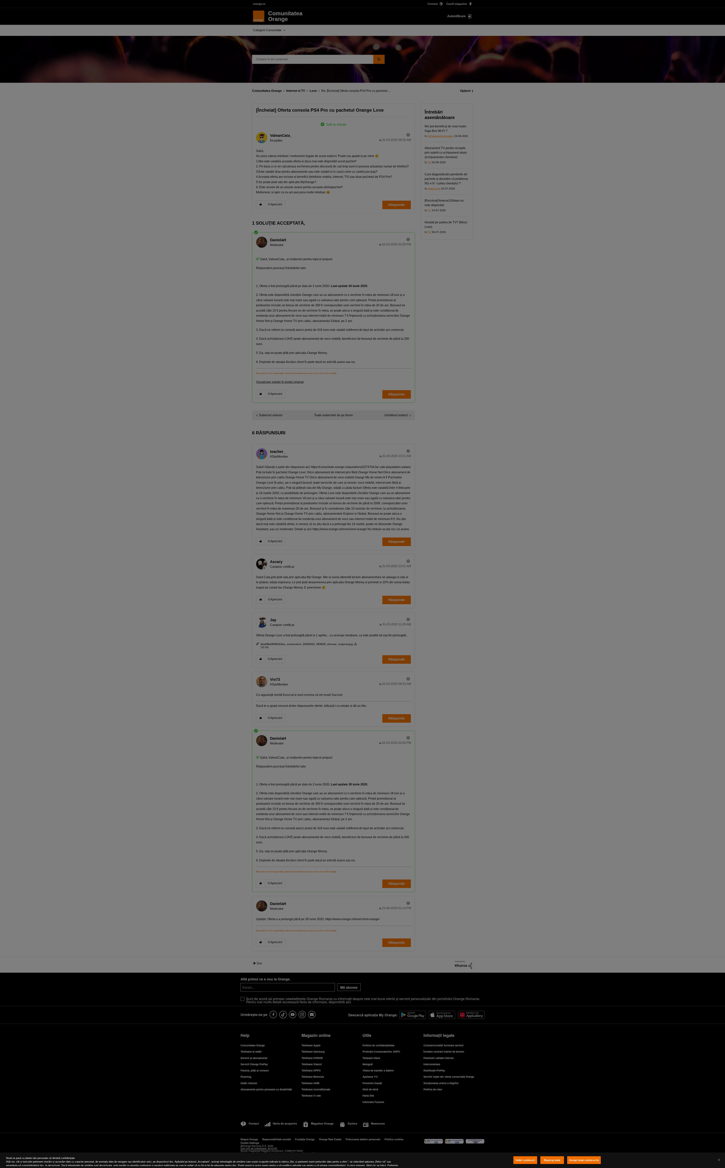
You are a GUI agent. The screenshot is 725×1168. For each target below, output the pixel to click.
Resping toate (552, 1160)
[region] (362, 1160)
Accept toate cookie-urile (584, 1160)
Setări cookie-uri (525, 1160)
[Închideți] (719, 1160)
